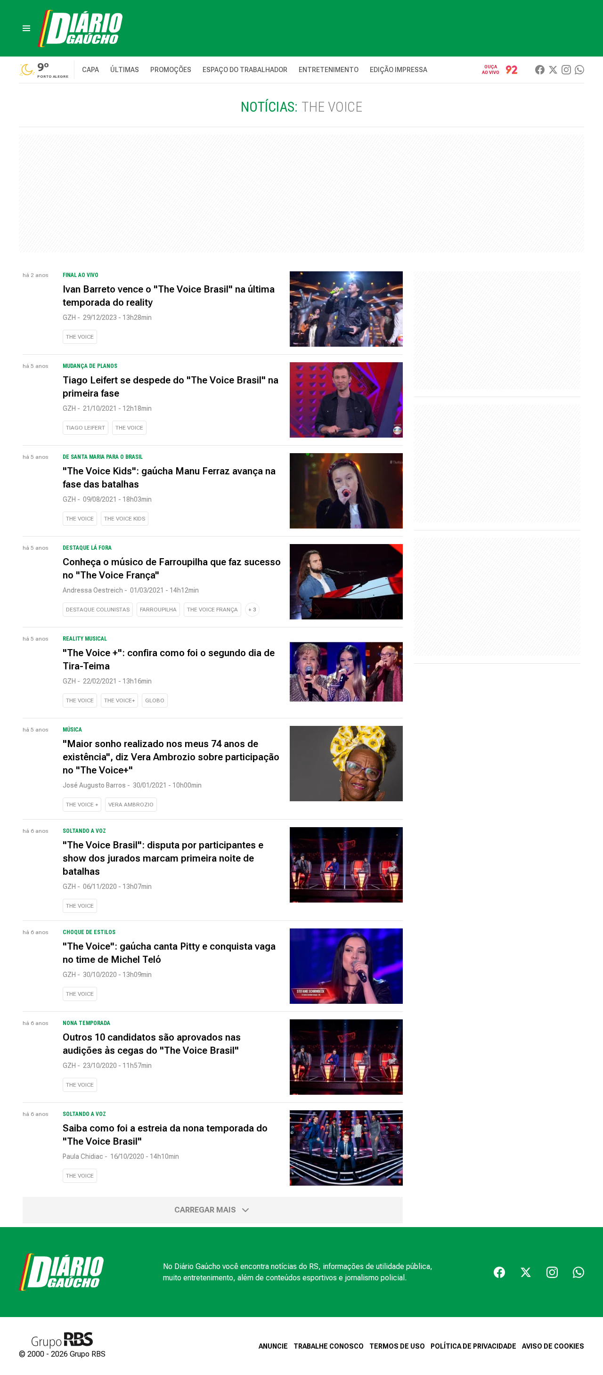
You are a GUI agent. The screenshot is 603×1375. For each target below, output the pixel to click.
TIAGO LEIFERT (85, 427)
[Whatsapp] (579, 69)
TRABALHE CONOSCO (328, 1346)
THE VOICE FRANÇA (212, 609)
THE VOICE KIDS (124, 518)
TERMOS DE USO (397, 1346)
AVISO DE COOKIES (553, 1346)
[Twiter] (553, 69)
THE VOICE (80, 337)
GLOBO (154, 700)
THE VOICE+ (119, 700)
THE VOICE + (82, 804)
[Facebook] (540, 69)
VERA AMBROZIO (131, 804)
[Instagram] (566, 69)
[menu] (26, 28)
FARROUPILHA (158, 609)
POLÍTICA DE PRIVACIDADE (473, 1346)
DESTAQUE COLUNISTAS (98, 609)
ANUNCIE (273, 1346)
